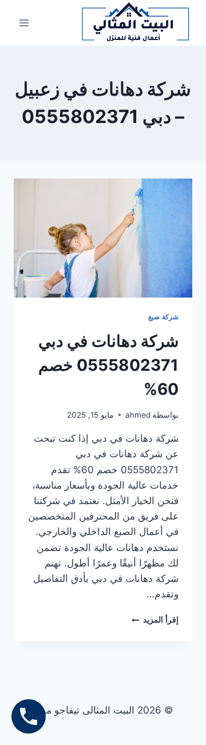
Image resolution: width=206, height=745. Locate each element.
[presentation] (103, 238)
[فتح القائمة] (24, 22)
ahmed (137, 414)
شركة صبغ (163, 316)
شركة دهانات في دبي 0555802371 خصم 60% (108, 365)
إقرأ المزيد (155, 619)
